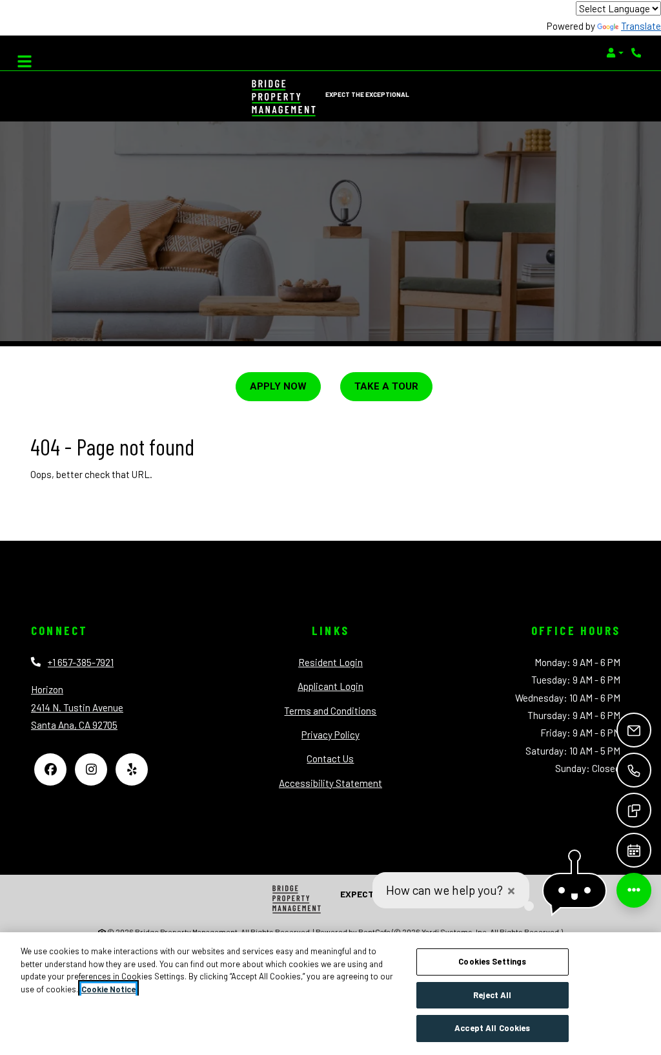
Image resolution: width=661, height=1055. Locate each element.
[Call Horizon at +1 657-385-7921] (638, 53)
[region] (330, 993)
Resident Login (330, 662)
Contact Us (330, 758)
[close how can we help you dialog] (511, 890)
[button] (615, 53)
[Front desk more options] (633, 890)
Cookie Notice (108, 989)
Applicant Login (330, 686)
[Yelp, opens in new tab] (132, 769)
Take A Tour (386, 386)
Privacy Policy (330, 734)
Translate (641, 26)
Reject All (492, 995)
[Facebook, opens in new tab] (50, 769)
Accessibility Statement (330, 783)
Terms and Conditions (330, 710)
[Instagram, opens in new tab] (91, 769)
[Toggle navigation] (24, 57)
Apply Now (278, 386)
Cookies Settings (492, 961)
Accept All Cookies (492, 1028)
